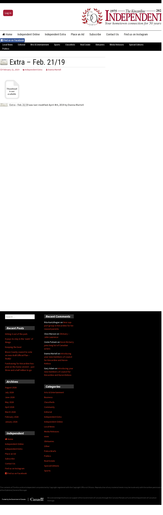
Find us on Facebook (13, 40)
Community (49, 407)
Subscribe (95, 34)
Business (48, 397)
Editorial (21, 44)
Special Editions (136, 44)
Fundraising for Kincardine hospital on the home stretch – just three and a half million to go (19, 367)
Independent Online (28, 34)
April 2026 (9, 407)
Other (47, 446)
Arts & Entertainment (39, 44)
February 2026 (11, 416)
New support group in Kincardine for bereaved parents (59, 325)
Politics (5, 49)
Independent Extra (55, 34)
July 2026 (9, 392)
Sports (57, 44)
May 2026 (9, 402)
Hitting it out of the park (16, 334)
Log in (8, 13)
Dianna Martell (54, 69)
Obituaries (100, 44)
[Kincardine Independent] (121, 16)
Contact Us (112, 34)
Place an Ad (77, 34)
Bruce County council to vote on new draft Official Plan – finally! (18, 355)
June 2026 (10, 397)
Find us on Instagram (136, 34)
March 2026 (10, 412)
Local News (7, 44)
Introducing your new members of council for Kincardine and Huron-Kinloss (58, 371)
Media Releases (117, 44)
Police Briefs (50, 451)
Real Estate (85, 44)
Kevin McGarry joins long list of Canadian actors (59, 345)
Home (8, 34)
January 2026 (11, 421)
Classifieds (70, 44)
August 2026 (11, 387)
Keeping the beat (13, 347)
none (46, 436)
